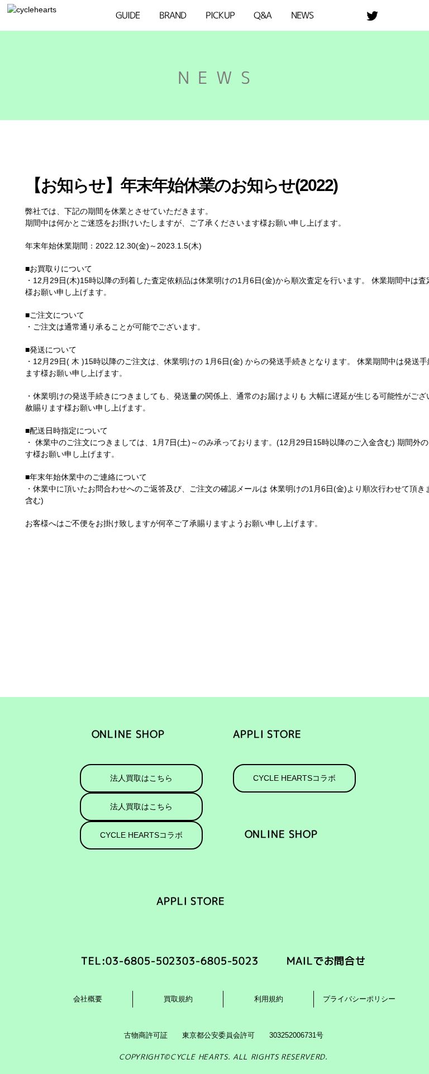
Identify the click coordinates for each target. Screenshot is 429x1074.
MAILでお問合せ (326, 961)
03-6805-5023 (220, 961)
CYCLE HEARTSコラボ (294, 778)
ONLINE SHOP (128, 734)
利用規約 (268, 999)
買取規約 (178, 999)
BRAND (173, 15)
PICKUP (220, 15)
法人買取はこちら (141, 778)
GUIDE (128, 15)
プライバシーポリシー (359, 999)
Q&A (263, 15)
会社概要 (87, 999)
